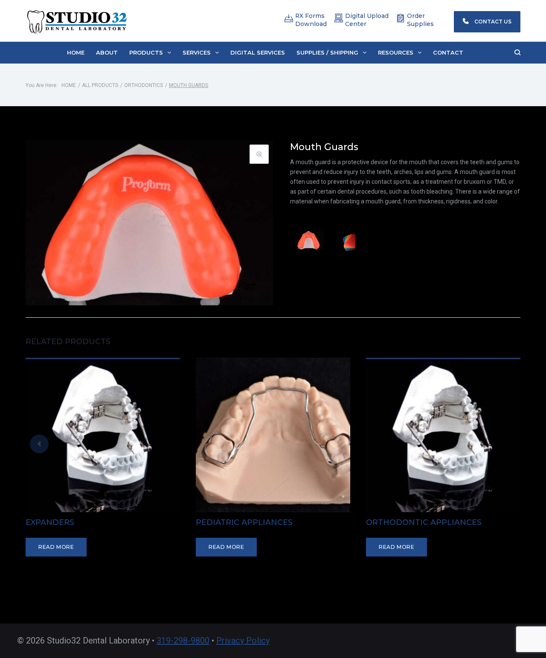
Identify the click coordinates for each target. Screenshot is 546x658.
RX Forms (310, 15)
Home (68, 85)
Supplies (420, 23)
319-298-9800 (183, 640)
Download (311, 23)
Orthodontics (143, 85)
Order (416, 15)
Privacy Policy (243, 640)
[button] (150, 52)
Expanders (50, 522)
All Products (100, 85)
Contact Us (492, 21)
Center (355, 23)
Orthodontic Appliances (424, 522)
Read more (56, 547)
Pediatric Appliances (244, 522)
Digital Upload (367, 15)
